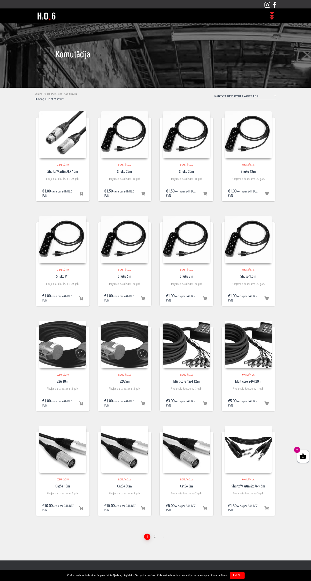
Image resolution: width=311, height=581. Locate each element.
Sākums (38, 94)
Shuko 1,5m (248, 276)
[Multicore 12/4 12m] (186, 344)
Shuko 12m (248, 172)
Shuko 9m (62, 276)
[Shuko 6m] (124, 239)
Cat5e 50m (124, 486)
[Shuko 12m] (248, 134)
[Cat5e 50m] (124, 449)
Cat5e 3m (186, 486)
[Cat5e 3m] (186, 449)
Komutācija (62, 165)
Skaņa (59, 94)
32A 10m (63, 381)
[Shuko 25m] (124, 134)
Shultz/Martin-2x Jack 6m (248, 486)
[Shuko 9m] (62, 239)
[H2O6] (46, 16)
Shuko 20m (186, 172)
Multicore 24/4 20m (248, 381)
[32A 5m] (124, 344)
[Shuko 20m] (186, 134)
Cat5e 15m (62, 486)
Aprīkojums (49, 94)
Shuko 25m (124, 172)
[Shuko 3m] (186, 239)
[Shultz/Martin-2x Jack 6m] (248, 449)
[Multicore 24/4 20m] (248, 344)
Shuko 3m (186, 276)
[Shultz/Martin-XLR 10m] (62, 134)
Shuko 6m (124, 276)
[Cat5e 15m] (62, 449)
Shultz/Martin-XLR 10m (62, 172)
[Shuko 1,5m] (248, 239)
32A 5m (125, 381)
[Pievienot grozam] (81, 194)
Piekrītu (237, 575)
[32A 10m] (62, 344)
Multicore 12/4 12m (186, 381)
